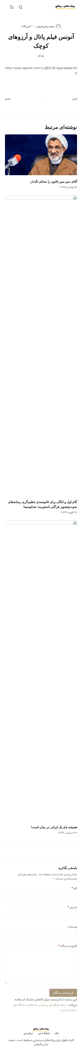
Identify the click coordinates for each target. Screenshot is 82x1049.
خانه (57, 1033)
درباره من (28, 1033)
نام (74, 888)
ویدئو (41, 56)
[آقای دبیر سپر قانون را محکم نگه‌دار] (41, 154)
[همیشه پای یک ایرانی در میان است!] (41, 671)
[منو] (12, 7)
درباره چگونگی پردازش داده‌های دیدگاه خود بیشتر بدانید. (45, 1007)
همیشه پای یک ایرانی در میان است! (54, 827)
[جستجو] (20, 7)
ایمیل (72, 907)
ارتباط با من (44, 1033)
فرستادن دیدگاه (63, 992)
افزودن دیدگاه (68, 946)
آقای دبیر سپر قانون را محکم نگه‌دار (53, 181)
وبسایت (72, 926)
